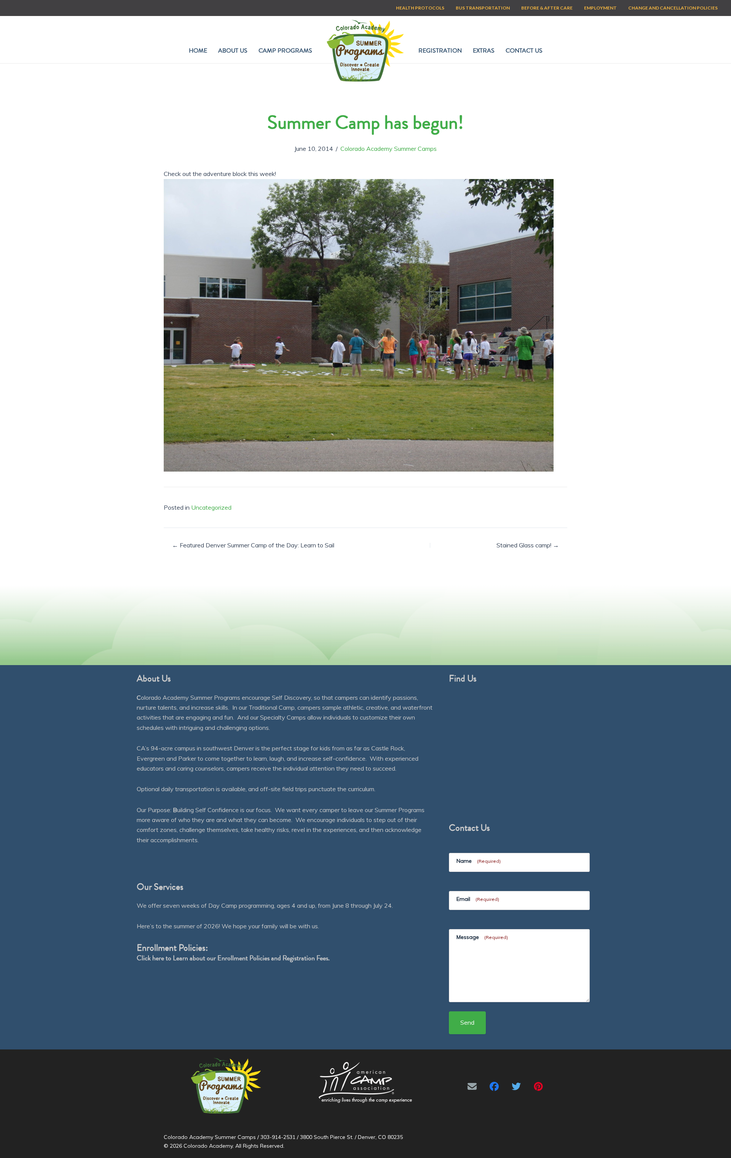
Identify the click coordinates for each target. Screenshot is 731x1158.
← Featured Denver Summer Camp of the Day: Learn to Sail (253, 545)
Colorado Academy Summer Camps (388, 148)
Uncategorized (211, 507)
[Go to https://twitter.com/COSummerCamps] (516, 1086)
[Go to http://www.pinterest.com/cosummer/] (538, 1086)
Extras (484, 50)
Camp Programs (285, 50)
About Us (232, 50)
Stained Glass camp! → (527, 545)
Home (198, 50)
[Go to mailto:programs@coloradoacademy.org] (472, 1086)
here (158, 958)
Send (467, 1022)
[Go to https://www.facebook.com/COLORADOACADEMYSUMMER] (494, 1086)
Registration (440, 50)
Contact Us (524, 50)
